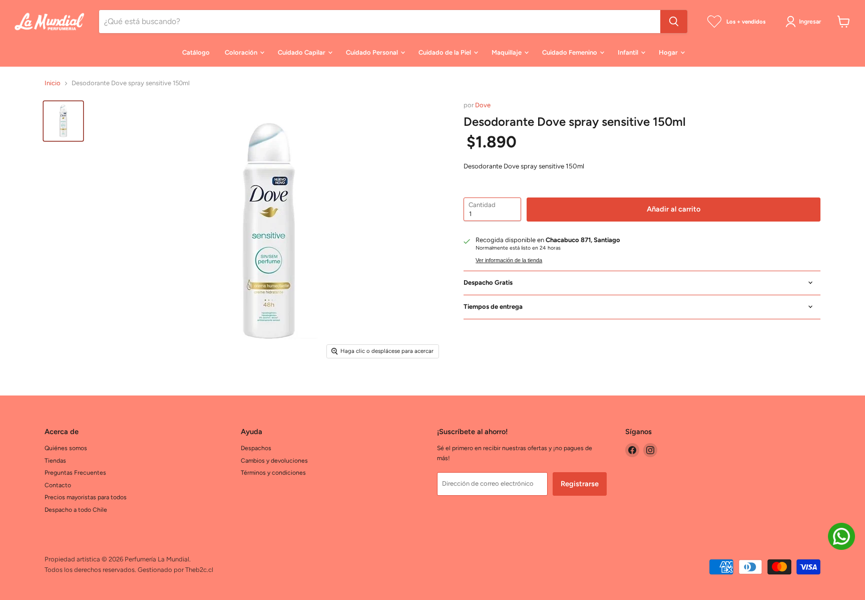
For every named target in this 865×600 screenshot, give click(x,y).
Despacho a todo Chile (76, 509)
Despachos (256, 448)
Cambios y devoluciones (274, 460)
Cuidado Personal (372, 52)
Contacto (58, 485)
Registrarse (580, 483)
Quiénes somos (66, 448)
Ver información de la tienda (509, 260)
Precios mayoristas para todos (86, 497)
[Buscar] (673, 21)
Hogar (669, 52)
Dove (483, 105)
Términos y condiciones (273, 472)
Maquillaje (507, 52)
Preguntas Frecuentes (75, 472)
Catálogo (196, 52)
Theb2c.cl (199, 569)
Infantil (629, 52)
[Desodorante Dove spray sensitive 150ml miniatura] (63, 121)
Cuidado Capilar (302, 52)
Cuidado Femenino (570, 52)
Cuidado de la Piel (445, 52)
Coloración (242, 52)
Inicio (53, 83)
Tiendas (55, 460)
